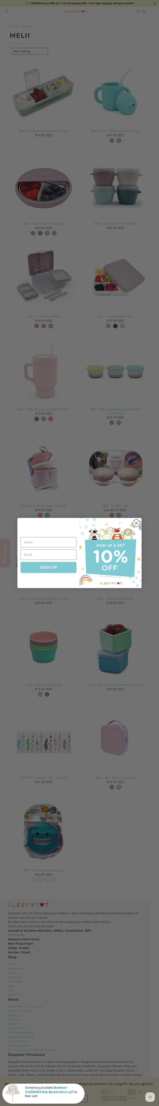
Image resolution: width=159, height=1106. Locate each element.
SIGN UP (48, 567)
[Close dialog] (136, 523)
